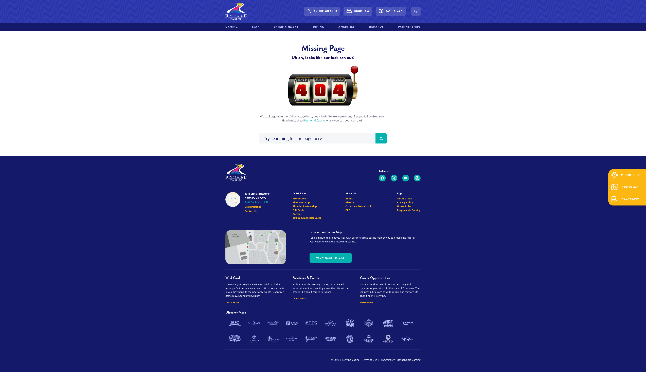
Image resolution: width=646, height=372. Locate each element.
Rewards (376, 27)
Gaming (231, 27)
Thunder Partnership (305, 206)
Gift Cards (298, 210)
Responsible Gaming (409, 210)
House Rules (404, 206)
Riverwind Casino (314, 120)
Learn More (232, 302)
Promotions (300, 198)
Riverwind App (301, 202)
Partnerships (409, 27)
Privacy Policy (405, 202)
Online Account (325, 11)
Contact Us (251, 211)
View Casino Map (330, 258)
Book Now (361, 11)
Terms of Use (404, 198)
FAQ (347, 210)
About (349, 198)
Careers (297, 214)
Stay (255, 27)
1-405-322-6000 (256, 202)
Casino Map (393, 11)
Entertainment (286, 27)
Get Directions (253, 206)
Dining (318, 27)
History (349, 202)
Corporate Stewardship (358, 206)
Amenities (346, 27)
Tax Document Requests (307, 217)
